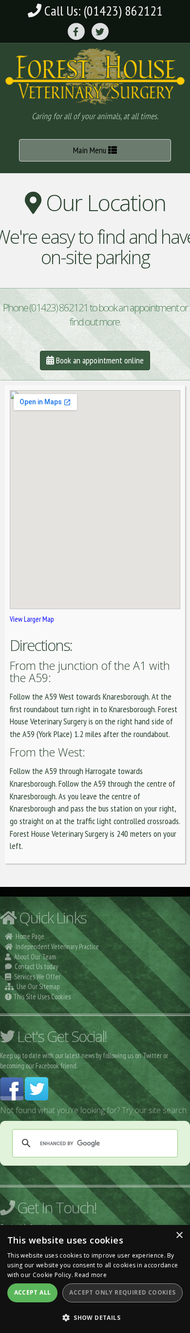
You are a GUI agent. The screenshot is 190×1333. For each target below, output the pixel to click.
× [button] (179, 1235)
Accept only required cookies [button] (122, 1292)
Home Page (30, 936)
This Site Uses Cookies (42, 996)
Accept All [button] (32, 1292)
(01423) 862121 (123, 10)
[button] (95, 1317)
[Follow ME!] (36, 1087)
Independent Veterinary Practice (57, 946)
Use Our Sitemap (38, 986)
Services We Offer (37, 976)
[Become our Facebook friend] (11, 1087)
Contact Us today (36, 966)
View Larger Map (32, 619)
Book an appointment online (99, 360)
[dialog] (95, 1279)
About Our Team (35, 956)
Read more (91, 1275)
